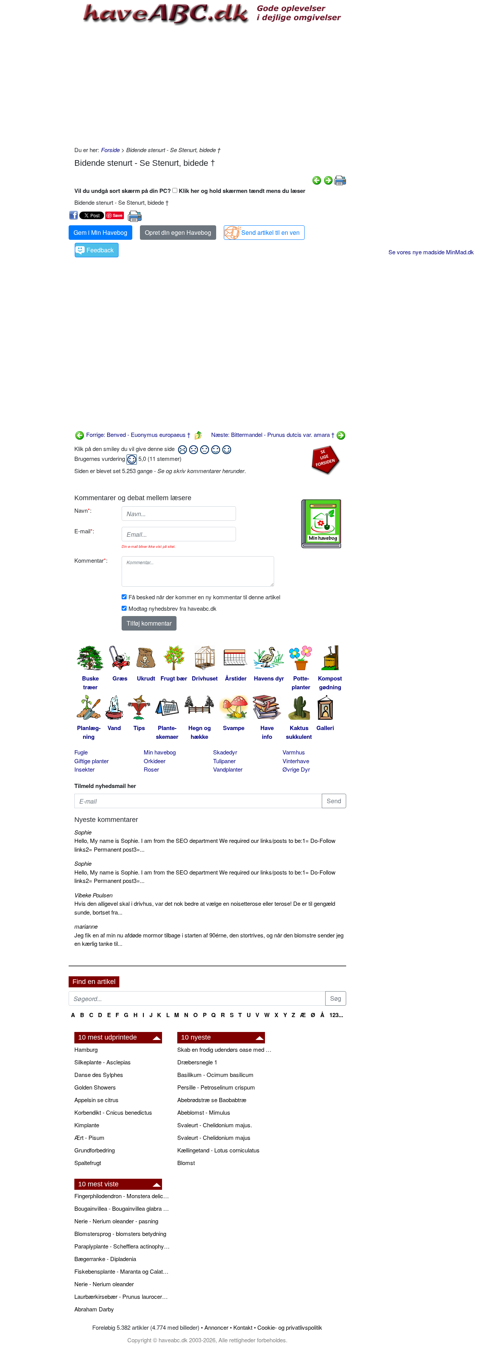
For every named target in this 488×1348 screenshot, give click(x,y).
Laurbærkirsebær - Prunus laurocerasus (122, 1296)
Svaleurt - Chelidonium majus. (214, 1125)
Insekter (84, 769)
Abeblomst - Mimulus (203, 1112)
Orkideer (154, 761)
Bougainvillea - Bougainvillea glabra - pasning (122, 1208)
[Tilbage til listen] (198, 434)
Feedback (100, 250)
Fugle (81, 752)
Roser (151, 769)
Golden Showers (95, 1087)
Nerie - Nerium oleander (104, 1284)
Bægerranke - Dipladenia (105, 1259)
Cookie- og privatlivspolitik (289, 1327)
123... (336, 1015)
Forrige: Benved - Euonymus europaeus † (137, 434)
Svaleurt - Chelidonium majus (213, 1137)
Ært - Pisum (89, 1137)
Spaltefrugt (87, 1163)
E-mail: (84, 531)
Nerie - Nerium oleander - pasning (116, 1221)
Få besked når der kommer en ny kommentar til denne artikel (204, 597)
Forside (110, 150)
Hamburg (86, 1049)
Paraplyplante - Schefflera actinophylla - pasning (122, 1246)
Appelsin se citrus (96, 1100)
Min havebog (160, 752)
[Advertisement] (210, 84)
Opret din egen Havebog (178, 232)
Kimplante (86, 1125)
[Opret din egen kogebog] (321, 524)
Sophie (83, 832)
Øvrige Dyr (296, 769)
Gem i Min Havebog (100, 232)
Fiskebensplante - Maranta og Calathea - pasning (122, 1271)
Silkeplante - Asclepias (102, 1062)
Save (117, 215)
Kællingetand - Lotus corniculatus (218, 1150)
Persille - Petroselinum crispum (216, 1087)
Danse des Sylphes (98, 1074)
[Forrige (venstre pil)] (317, 179)
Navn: (83, 510)
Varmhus (294, 752)
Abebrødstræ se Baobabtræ (211, 1100)
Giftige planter (91, 761)
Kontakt (242, 1327)
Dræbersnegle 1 (197, 1062)
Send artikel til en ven (270, 232)
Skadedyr (225, 752)
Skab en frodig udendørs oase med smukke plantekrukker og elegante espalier (225, 1049)
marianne (86, 926)
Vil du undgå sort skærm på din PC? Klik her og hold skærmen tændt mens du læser (189, 190)
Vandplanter (227, 769)
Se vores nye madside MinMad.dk (431, 252)
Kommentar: (91, 560)
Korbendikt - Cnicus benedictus (113, 1112)
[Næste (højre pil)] (328, 179)
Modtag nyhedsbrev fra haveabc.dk (172, 608)
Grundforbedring (94, 1150)
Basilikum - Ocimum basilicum (215, 1074)
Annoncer (216, 1327)
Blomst (186, 1163)
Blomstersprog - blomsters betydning (120, 1233)
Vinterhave (296, 761)
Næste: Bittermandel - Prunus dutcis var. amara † (273, 434)
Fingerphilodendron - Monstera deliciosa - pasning (122, 1196)
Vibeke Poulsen (93, 895)
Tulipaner (224, 761)
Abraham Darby (94, 1309)
